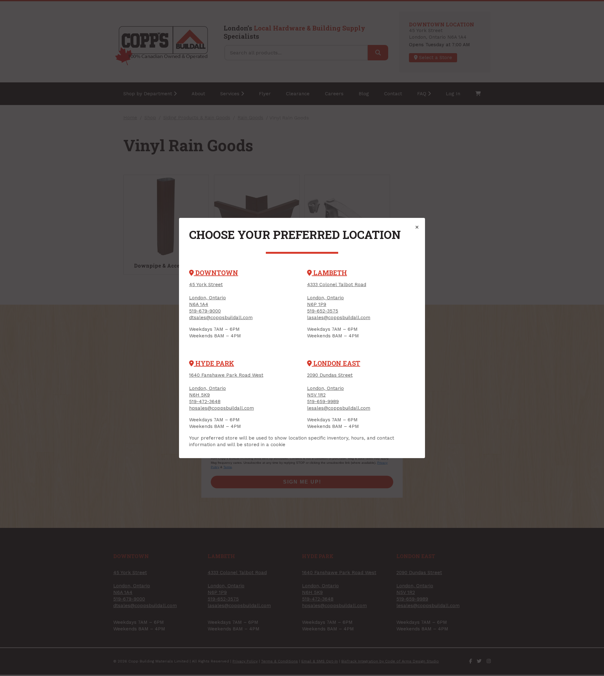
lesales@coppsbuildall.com (338, 408)
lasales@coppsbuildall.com (338, 317)
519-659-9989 (323, 401)
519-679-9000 (205, 311)
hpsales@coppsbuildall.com (221, 408)
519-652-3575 (322, 311)
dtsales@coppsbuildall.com (221, 317)
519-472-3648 (205, 401)
